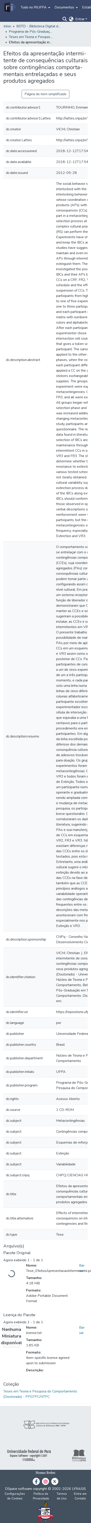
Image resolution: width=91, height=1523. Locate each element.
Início (7, 26)
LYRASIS (79, 1488)
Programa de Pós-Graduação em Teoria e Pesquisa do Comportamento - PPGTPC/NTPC (31, 31)
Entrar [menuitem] (80, 19)
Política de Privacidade (41, 1496)
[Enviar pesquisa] (65, 19)
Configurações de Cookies (15, 1496)
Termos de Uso (62, 1496)
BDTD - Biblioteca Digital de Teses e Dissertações (38, 26)
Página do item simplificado (45, 94)
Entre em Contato (80, 1496)
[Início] (9, 7)
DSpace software (18, 1488)
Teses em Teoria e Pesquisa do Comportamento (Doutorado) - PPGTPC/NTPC (31, 36)
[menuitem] (35, 7)
